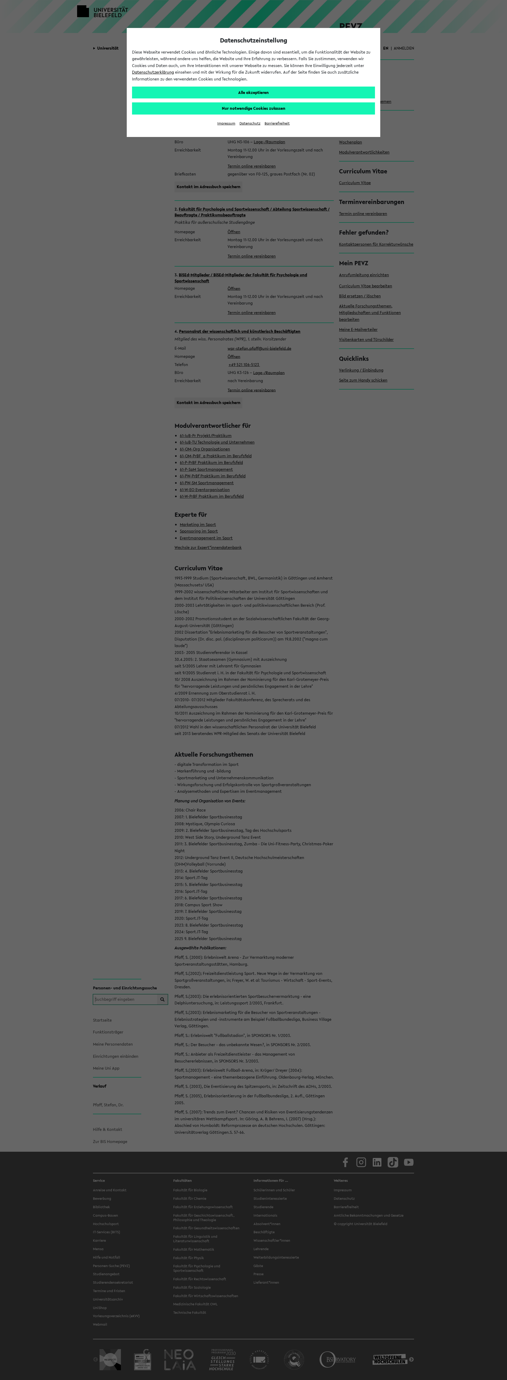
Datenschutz (250, 123)
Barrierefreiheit (277, 123)
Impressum (226, 123)
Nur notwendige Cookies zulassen (253, 108)
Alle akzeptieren (253, 92)
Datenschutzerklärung (153, 72)
